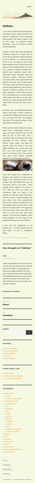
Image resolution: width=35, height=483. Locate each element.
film (7, 411)
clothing (9, 409)
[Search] (29, 332)
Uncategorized (9, 452)
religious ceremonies (13, 429)
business (7, 434)
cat (5, 437)
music (8, 426)
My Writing (7, 465)
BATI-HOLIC (8, 373)
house (6, 444)
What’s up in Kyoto (11, 351)
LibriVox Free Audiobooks (13, 376)
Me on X (7, 356)
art (7, 406)
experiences (8, 442)
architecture (10, 404)
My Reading (7, 469)
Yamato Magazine (10, 348)
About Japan (8, 393)
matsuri (9, 424)
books (8, 396)
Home (5, 460)
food (27, 237)
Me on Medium (9, 358)
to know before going (14, 398)
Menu (29, 6)
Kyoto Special (9, 447)
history (8, 419)
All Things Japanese (20, 237)
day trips (7, 439)
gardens (9, 416)
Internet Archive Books (12, 378)
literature (9, 421)
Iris (3, 237)
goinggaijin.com (7, 479)
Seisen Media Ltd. (10, 353)
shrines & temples (12, 431)
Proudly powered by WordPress (22, 479)
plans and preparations (12, 449)
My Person (6, 474)
